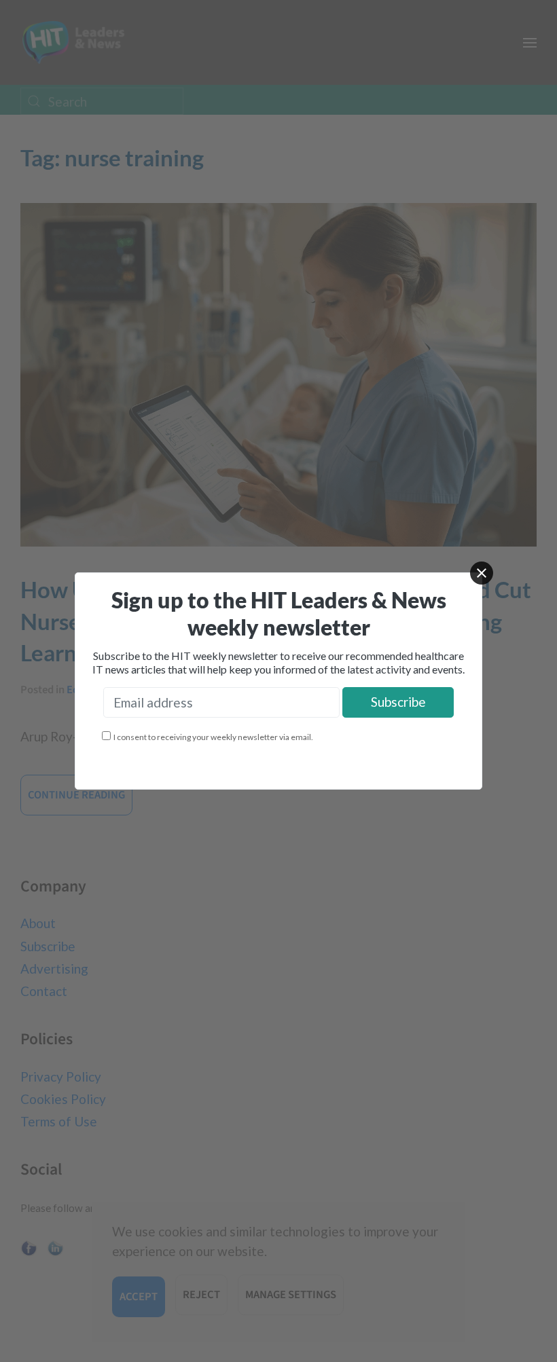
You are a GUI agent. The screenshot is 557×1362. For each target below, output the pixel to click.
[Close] (481, 573)
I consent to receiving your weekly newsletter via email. (213, 737)
